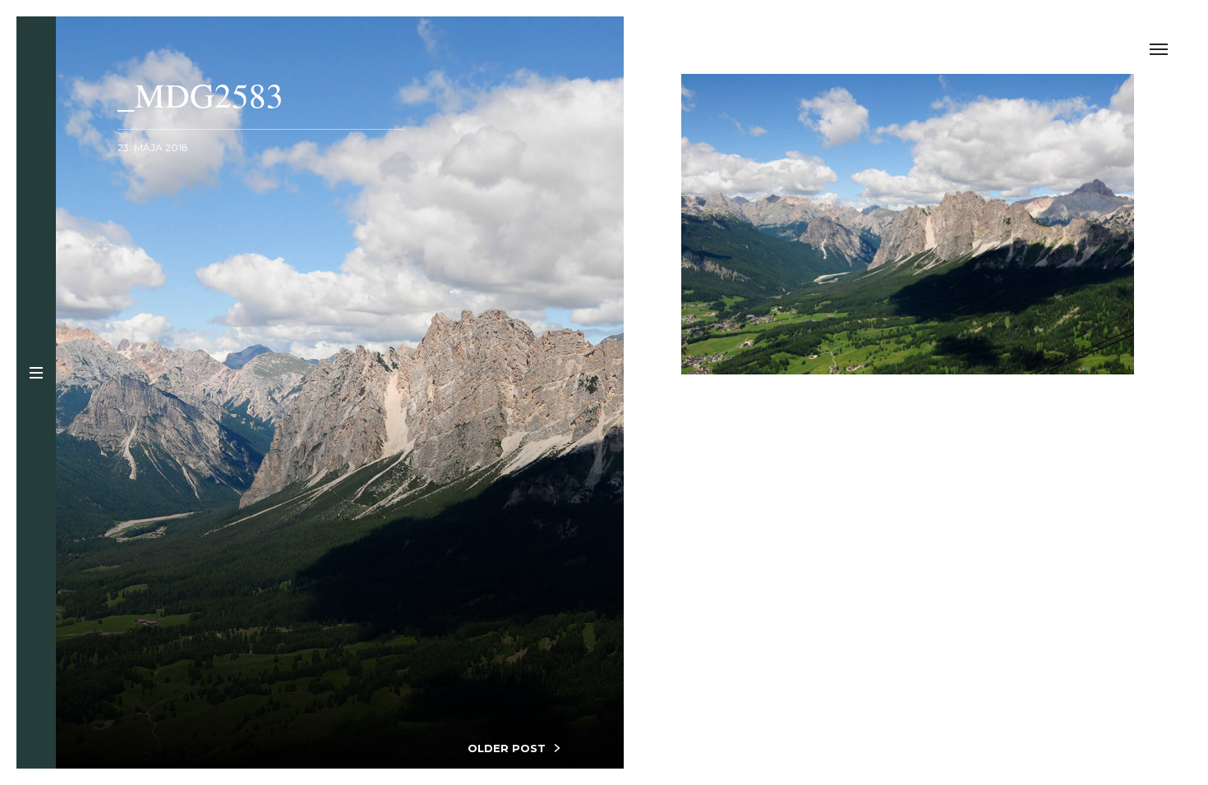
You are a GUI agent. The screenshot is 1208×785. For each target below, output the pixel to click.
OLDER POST (507, 748)
